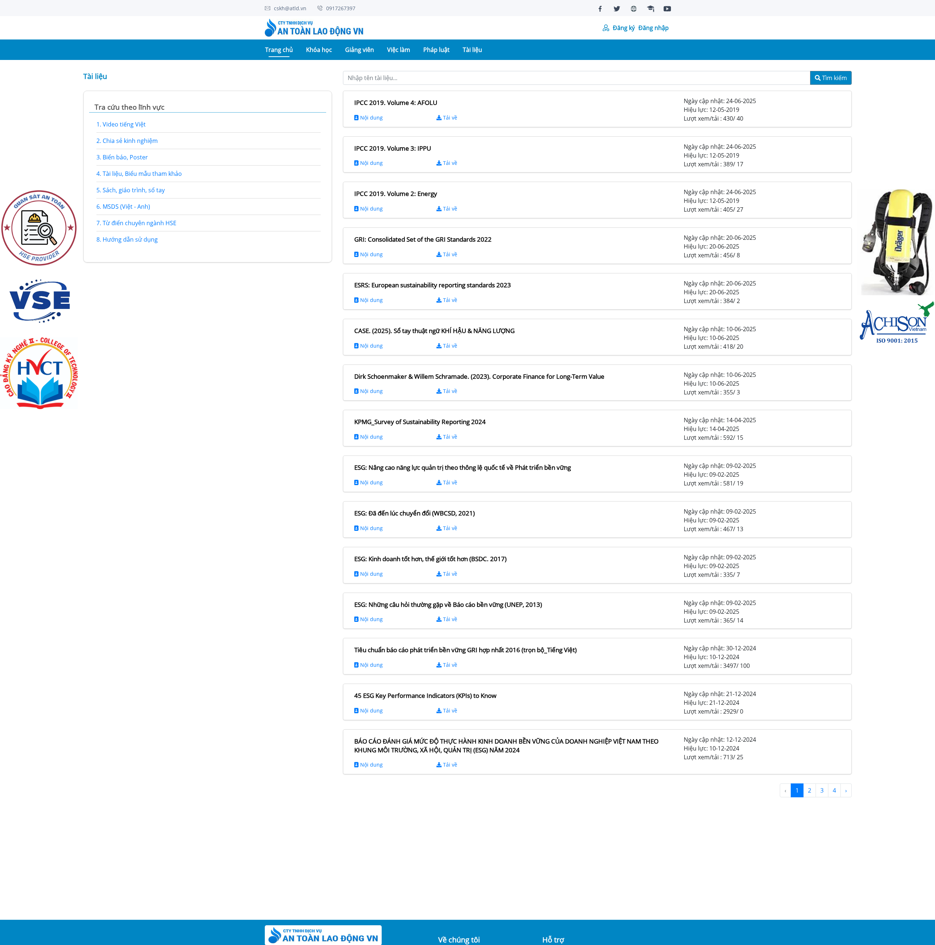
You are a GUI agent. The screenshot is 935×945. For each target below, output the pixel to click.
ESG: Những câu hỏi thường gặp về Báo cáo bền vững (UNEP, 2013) (448, 604)
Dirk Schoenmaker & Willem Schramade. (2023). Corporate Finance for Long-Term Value (479, 376)
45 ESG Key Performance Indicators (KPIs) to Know (425, 695)
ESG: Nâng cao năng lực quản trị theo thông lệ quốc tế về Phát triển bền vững (462, 467)
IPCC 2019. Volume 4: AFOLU (395, 102)
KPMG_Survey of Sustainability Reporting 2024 (420, 421)
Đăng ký (624, 28)
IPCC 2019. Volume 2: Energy (395, 193)
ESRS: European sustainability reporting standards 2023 (432, 285)
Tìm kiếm (834, 78)
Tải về (449, 117)
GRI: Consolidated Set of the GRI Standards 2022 (423, 239)
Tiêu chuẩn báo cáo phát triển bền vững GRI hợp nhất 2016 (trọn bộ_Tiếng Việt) (465, 650)
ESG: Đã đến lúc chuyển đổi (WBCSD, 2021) (414, 513)
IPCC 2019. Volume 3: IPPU (392, 148)
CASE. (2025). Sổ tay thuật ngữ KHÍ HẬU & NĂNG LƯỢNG (434, 330)
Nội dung (371, 117)
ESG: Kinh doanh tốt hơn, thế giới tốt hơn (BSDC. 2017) (430, 559)
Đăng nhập (653, 28)
